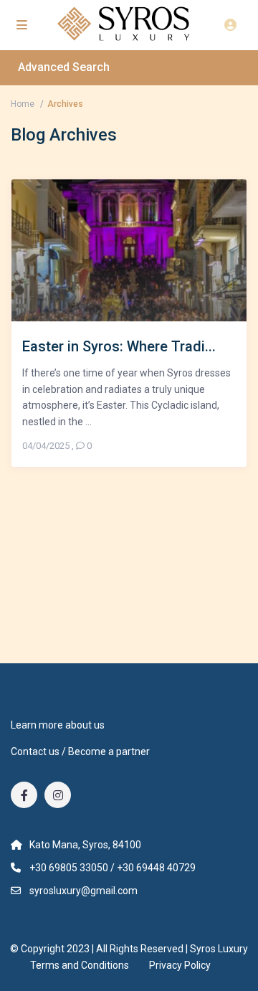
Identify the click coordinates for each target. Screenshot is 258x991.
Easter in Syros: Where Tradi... (119, 346)
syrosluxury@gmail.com (83, 890)
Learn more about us (58, 725)
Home (22, 104)
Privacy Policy (180, 965)
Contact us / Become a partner (80, 751)
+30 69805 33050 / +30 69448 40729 (112, 867)
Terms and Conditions (79, 965)
